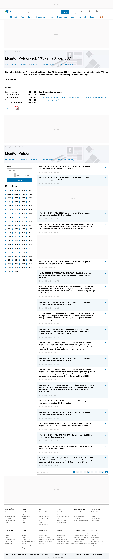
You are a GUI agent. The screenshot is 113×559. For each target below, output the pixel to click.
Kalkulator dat (60, 533)
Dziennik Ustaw (23, 64)
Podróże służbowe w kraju (81, 533)
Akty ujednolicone (10, 64)
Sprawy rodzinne (44, 512)
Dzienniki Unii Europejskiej (65, 64)
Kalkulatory (60, 530)
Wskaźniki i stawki (79, 530)
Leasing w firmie (61, 520)
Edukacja (93, 17)
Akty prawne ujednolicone (46, 541)
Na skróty (94, 530)
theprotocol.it (94, 543)
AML (75, 522)
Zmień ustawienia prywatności (39, 554)
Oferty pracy (94, 545)
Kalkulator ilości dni (61, 535)
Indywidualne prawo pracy (29, 512)
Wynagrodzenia (26, 514)
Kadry (23, 17)
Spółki (58, 514)
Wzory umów (94, 539)
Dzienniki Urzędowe (48, 64)
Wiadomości (94, 512)
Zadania (7, 537)
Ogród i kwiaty (95, 520)
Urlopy (24, 518)
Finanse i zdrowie (61, 522)
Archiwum (93, 535)
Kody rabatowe (95, 537)
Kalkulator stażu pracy (62, 541)
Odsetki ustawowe (79, 541)
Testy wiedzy (25, 548)
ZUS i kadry (8, 518)
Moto (72, 17)
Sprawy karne (43, 514)
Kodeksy (41, 543)
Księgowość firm (10, 509)
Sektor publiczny (41, 17)
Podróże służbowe (79, 539)
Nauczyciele (25, 537)
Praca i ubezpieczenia (62, 516)
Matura (24, 543)
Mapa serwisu (97, 554)
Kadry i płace (8, 541)
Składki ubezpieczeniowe (81, 537)
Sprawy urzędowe (44, 518)
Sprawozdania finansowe (81, 520)
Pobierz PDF (9, 108)
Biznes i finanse (60, 512)
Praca (41, 520)
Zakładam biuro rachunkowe (82, 512)
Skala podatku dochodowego (82, 543)
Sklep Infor (42, 522)
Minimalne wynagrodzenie (81, 535)
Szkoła (24, 535)
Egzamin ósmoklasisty (28, 545)
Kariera (64, 554)
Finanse (93, 516)
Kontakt (78, 554)
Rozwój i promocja (10, 539)
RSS (71, 554)
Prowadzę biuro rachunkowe (82, 514)
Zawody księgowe (10, 520)
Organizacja (8, 533)
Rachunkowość (9, 514)
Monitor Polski (19, 51)
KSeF (101, 17)
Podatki (7, 512)
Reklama (86, 554)
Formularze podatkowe (97, 541)
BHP (23, 520)
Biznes (30, 17)
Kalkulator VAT (60, 537)
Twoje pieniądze (62, 17)
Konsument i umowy (45, 516)
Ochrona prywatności (19, 554)
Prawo (52, 17)
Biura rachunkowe (79, 509)
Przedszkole (25, 533)
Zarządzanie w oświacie (28, 541)
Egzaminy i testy (26, 539)
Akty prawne (43, 530)
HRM (23, 522)
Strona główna (9, 51)
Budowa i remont (95, 518)
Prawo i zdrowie (43, 524)
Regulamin (55, 554)
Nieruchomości (82, 17)
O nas (7, 554)
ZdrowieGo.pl (94, 533)
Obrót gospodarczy (10, 516)
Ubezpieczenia (26, 516)
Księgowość (13, 17)
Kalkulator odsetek (61, 539)
